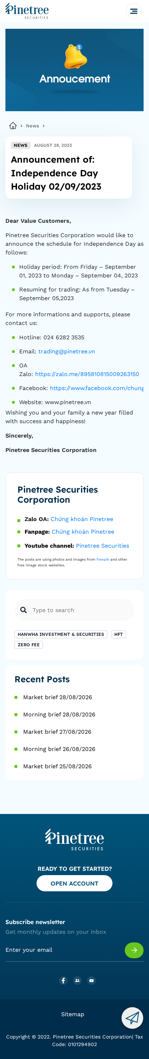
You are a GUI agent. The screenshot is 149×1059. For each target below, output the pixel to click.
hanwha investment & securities (61, 634)
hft (118, 634)
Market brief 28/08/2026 (57, 697)
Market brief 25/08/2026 (57, 766)
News (32, 125)
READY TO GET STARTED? (75, 869)
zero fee (29, 644)
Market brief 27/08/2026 (57, 731)
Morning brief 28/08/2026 (59, 714)
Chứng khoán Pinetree (82, 519)
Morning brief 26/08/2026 (59, 749)
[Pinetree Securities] (27, 11)
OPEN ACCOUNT (74, 883)
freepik (103, 559)
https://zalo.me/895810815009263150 (87, 374)
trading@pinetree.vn (66, 351)
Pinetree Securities (102, 545)
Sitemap (72, 1014)
